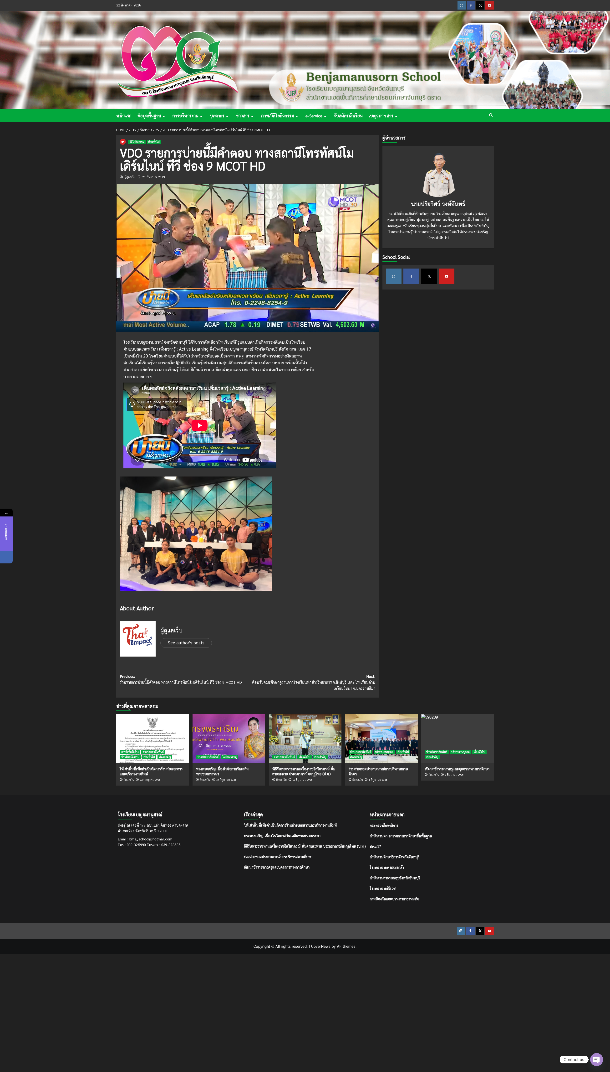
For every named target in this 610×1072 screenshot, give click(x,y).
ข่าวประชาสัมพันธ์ (153, 752)
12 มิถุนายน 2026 (302, 779)
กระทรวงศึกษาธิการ (384, 825)
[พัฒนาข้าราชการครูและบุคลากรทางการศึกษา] (457, 738)
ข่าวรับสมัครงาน (130, 757)
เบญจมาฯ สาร (381, 115)
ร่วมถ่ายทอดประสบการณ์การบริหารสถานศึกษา (278, 857)
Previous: (181, 679)
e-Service (313, 115)
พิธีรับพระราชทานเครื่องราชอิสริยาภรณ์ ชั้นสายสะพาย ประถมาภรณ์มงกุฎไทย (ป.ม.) (305, 846)
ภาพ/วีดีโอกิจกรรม (277, 115)
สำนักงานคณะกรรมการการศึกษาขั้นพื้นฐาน (401, 836)
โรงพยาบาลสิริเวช (383, 888)
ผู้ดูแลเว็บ (130, 177)
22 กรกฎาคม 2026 (150, 779)
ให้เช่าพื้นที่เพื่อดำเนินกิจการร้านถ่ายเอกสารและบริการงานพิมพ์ (290, 825)
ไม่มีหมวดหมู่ (230, 757)
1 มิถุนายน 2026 (378, 779)
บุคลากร (217, 115)
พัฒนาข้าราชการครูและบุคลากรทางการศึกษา (277, 867)
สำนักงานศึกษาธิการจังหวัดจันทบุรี (394, 856)
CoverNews (320, 946)
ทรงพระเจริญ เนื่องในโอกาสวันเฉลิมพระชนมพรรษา (282, 836)
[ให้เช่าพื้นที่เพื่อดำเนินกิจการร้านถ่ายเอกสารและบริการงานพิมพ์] (152, 738)
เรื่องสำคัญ (165, 757)
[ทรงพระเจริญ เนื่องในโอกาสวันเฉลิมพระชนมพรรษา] (229, 738)
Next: (313, 682)
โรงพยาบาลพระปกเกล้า (387, 867)
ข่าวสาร (242, 115)
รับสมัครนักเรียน (348, 115)
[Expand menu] (164, 116)
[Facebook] (6, 557)
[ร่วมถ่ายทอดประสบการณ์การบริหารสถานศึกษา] (381, 738)
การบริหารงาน (185, 115)
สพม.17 (375, 846)
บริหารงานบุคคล (384, 752)
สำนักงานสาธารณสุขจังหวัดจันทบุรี (395, 877)
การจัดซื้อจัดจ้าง (130, 752)
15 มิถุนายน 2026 (226, 779)
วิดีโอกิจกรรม (137, 142)
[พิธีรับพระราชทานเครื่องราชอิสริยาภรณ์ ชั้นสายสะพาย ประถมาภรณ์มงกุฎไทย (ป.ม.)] (305, 738)
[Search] (491, 115)
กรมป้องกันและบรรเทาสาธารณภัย (394, 898)
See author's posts (186, 642)
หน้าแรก (124, 115)
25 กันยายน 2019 (153, 177)
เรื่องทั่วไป (154, 142)
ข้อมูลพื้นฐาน (149, 115)
